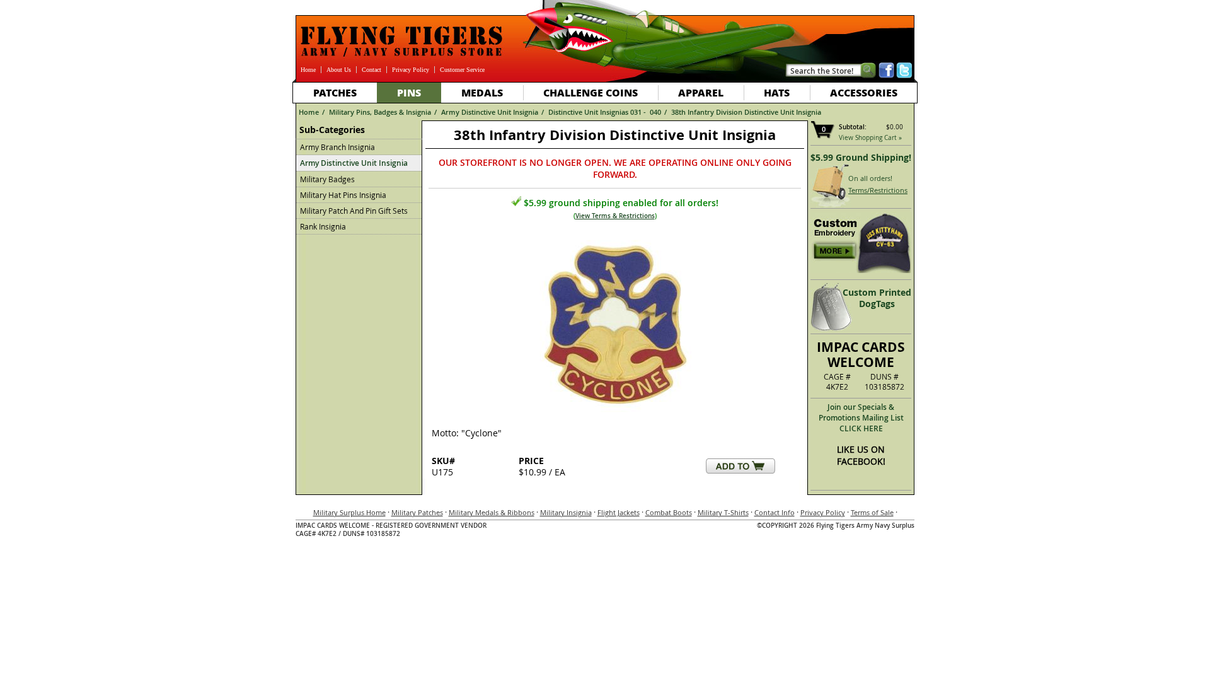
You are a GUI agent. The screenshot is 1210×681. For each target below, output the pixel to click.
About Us (338, 69)
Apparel (700, 92)
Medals (482, 92)
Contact (371, 69)
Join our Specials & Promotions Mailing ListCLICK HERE (861, 418)
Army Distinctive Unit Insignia (489, 112)
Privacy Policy (410, 69)
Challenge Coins (590, 92)
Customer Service (462, 69)
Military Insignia (566, 512)
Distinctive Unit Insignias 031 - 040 (604, 112)
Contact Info (774, 512)
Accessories (863, 92)
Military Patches (417, 512)
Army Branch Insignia (337, 147)
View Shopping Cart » (870, 138)
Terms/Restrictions (878, 190)
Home (308, 69)
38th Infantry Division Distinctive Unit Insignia (746, 112)
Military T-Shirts (723, 512)
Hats (777, 92)
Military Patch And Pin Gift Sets (354, 211)
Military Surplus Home (349, 512)
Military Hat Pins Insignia (343, 195)
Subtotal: (853, 127)
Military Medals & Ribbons (491, 512)
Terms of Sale (872, 512)
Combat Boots (668, 512)
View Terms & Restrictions (615, 216)
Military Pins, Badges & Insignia (380, 112)
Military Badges (327, 179)
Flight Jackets (618, 512)
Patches (335, 92)
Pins (409, 92)
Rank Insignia (323, 226)
